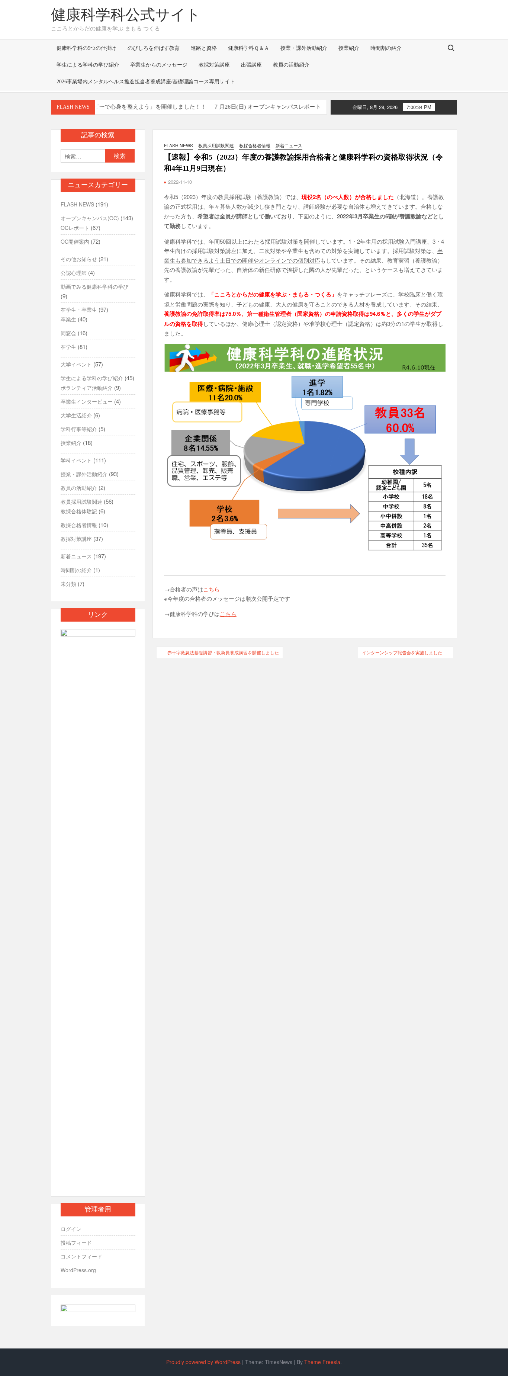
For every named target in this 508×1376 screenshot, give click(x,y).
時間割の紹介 (386, 48)
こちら (211, 589)
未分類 (68, 583)
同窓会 (68, 333)
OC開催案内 (75, 241)
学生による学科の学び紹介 (88, 65)
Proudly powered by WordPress (203, 1362)
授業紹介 (348, 48)
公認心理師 (74, 272)
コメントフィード (81, 1256)
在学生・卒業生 (79, 309)
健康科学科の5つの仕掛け (86, 48)
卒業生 (68, 319)
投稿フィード (76, 1242)
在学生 (68, 346)
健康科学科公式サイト (126, 14)
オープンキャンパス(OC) (90, 218)
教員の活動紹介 (291, 65)
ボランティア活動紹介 (87, 387)
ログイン (71, 1228)
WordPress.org (78, 1270)
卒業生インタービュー (87, 401)
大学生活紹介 (76, 415)
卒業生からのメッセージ (158, 65)
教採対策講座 (214, 65)
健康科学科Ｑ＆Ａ (248, 48)
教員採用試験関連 (216, 145)
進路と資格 (204, 48)
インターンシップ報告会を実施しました (402, 652)
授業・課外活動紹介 (303, 48)
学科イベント (76, 460)
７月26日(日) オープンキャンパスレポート (243, 107)
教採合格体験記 (79, 511)
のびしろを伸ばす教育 (154, 48)
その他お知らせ (79, 259)
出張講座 (251, 65)
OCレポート (75, 227)
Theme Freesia (322, 1362)
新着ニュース (289, 145)
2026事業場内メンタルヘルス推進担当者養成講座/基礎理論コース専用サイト (146, 81)
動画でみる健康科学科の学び (94, 286)
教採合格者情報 (254, 145)
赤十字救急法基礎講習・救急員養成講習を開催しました (223, 652)
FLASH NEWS (178, 145)
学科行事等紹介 (79, 429)
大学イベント (76, 364)
